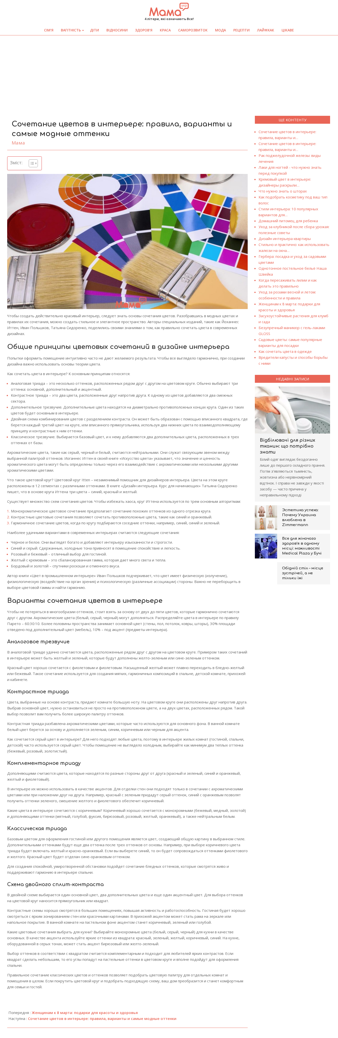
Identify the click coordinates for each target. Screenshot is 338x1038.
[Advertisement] (169, 72)
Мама (18, 143)
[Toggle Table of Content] (31, 163)
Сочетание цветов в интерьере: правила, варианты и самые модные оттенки (102, 1018)
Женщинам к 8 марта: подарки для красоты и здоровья (85, 1012)
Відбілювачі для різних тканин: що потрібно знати (287, 446)
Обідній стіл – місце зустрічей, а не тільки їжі (302, 573)
